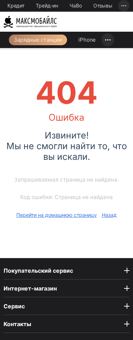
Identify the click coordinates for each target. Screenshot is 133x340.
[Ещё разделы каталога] (107, 39)
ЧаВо (76, 5)
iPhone (87, 39)
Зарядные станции (38, 39)
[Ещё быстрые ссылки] (123, 5)
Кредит (15, 5)
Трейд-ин (47, 5)
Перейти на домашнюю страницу (56, 215)
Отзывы (102, 5)
